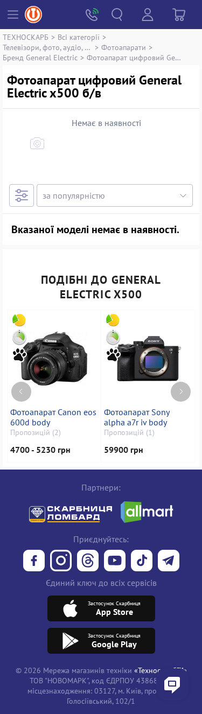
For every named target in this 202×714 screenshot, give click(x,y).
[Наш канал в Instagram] (61, 561)
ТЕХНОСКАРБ (25, 37)
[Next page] (181, 392)
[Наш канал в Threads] (88, 561)
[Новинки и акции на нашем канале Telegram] (168, 561)
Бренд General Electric (40, 57)
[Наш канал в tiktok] (141, 561)
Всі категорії (79, 37)
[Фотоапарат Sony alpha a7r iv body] (148, 358)
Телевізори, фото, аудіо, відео (47, 47)
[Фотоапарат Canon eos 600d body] (54, 358)
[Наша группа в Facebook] (34, 561)
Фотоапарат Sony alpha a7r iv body (136, 417)
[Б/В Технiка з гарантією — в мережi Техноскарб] (115, 561)
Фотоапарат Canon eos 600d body (53, 417)
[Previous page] (21, 392)
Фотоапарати (123, 47)
